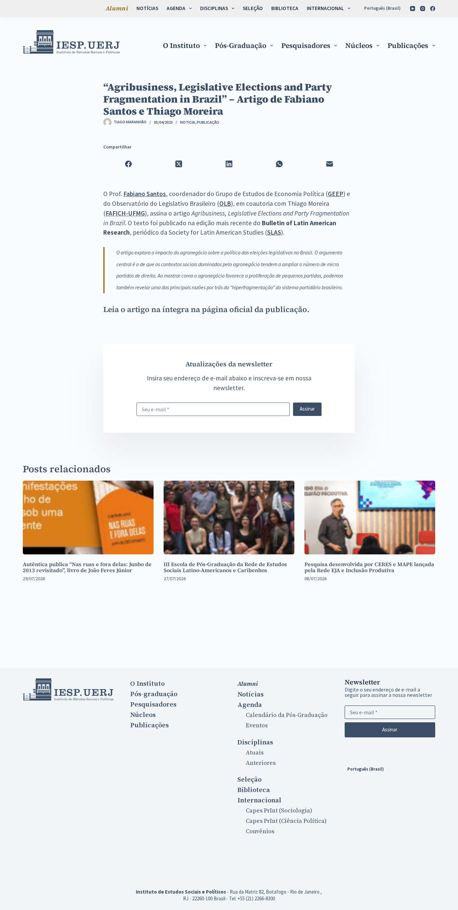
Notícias (147, 8)
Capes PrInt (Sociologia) (279, 810)
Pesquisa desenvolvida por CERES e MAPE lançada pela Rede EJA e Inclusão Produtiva (369, 567)
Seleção (253, 8)
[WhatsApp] (279, 164)
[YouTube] (412, 8)
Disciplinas (214, 8)
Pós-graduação (240, 45)
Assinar (307, 409)
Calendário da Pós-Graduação (287, 715)
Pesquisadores (305, 45)
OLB (225, 203)
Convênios (260, 831)
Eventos (257, 725)
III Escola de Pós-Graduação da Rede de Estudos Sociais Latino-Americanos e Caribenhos (225, 567)
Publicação (208, 122)
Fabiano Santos (144, 194)
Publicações (408, 45)
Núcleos (359, 45)
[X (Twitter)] (179, 164)
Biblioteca (284, 8)
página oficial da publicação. (255, 309)
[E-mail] (329, 164)
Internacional (325, 8)
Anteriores (261, 763)
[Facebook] (432, 8)
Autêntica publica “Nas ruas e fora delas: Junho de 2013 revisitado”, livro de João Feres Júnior (87, 567)
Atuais (255, 752)
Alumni (117, 8)
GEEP (335, 194)
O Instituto (181, 45)
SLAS (274, 232)
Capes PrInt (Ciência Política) (286, 821)
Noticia (187, 122)
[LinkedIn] (229, 164)
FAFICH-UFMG (125, 213)
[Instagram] (422, 8)
